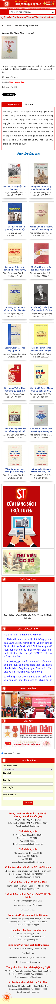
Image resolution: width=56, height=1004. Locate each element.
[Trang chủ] (2, 26)
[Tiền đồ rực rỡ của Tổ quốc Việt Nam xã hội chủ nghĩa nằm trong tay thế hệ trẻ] (14, 213)
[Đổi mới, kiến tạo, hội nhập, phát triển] (14, 334)
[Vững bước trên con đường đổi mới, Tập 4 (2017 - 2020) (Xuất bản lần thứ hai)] (14, 455)
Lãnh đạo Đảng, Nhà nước (26, 26)
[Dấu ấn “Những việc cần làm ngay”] (14, 173)
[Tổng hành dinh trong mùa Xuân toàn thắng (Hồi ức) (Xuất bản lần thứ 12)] (41, 173)
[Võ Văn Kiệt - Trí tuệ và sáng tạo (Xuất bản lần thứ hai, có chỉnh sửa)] (41, 294)
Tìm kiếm (28, 803)
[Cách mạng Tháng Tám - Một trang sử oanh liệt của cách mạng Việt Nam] (14, 375)
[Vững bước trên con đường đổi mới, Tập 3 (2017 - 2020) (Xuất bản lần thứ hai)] (41, 455)
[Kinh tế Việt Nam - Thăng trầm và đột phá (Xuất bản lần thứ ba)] (41, 375)
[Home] (28, 4)
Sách (9, 26)
